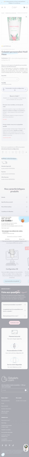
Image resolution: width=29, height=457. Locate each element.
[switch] (26, 450)
